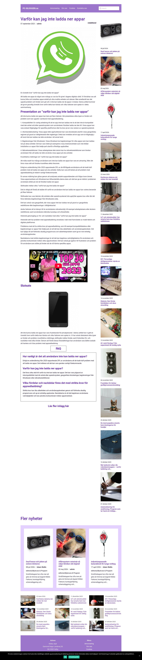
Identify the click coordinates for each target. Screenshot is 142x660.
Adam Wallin (41, 567)
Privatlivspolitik (73, 657)
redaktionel (92, 23)
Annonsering (54, 8)
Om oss (64, 8)
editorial (29, 571)
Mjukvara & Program (39, 571)
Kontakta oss (82, 8)
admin (39, 24)
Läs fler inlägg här (58, 406)
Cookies (72, 8)
